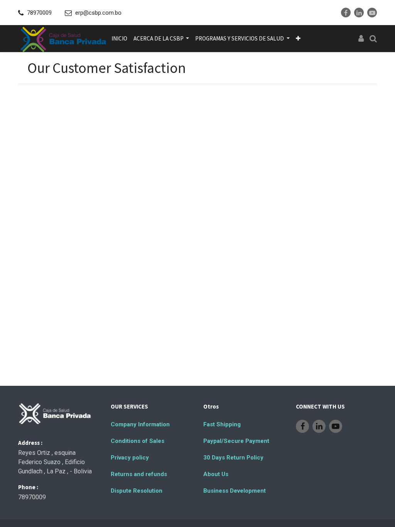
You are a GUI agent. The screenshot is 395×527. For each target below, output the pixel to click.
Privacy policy (130, 457)
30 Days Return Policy (233, 457)
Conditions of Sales (137, 440)
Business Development (234, 490)
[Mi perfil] (361, 38)
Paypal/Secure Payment (236, 440)
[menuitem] (119, 38)
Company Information (140, 424)
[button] (298, 38)
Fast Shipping (222, 424)
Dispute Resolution (136, 490)
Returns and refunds (139, 474)
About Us (215, 474)
